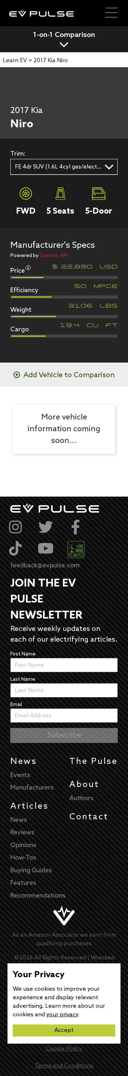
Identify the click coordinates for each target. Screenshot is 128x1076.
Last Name (22, 679)
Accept (64, 1030)
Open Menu (111, 13)
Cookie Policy (64, 1048)
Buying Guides (31, 870)
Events (20, 775)
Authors (81, 798)
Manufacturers (32, 788)
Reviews (22, 832)
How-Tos (23, 858)
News (23, 761)
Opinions (23, 845)
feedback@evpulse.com (45, 565)
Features (23, 883)
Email (16, 705)
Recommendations (37, 896)
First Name (23, 654)
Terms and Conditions (64, 1065)
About (84, 785)
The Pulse (93, 761)
